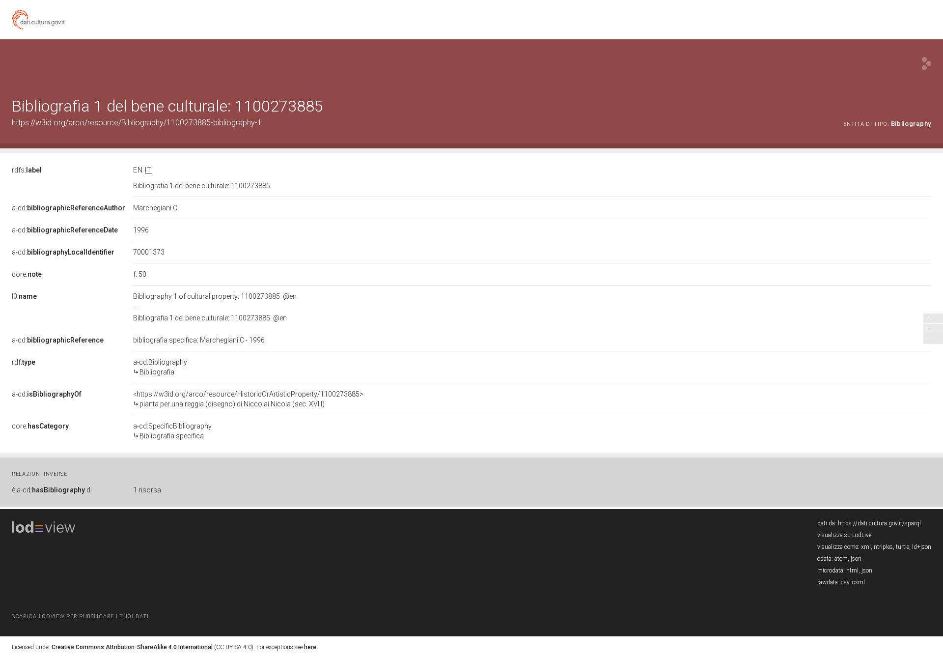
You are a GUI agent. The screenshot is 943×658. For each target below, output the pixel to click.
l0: (24, 296)
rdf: (23, 362)
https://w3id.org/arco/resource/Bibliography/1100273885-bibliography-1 (137, 122)
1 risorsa (147, 490)
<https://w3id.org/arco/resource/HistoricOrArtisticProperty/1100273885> (248, 399)
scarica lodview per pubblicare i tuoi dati (80, 616)
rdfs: (27, 170)
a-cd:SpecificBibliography (172, 431)
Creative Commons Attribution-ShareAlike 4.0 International (132, 647)
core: (27, 274)
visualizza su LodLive (844, 535)
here (310, 647)
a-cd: (68, 208)
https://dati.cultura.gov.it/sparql (879, 523)
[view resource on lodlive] (926, 63)
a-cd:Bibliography (160, 367)
